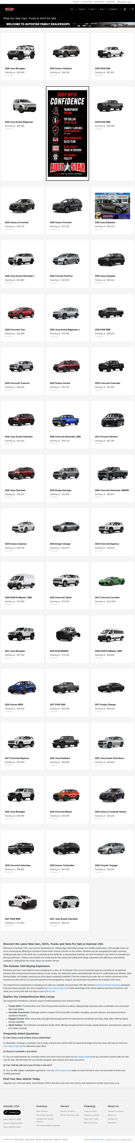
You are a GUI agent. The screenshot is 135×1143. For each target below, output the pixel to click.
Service (64, 1106)
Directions (112, 1123)
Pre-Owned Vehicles (44, 1115)
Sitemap (39, 1139)
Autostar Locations (115, 1111)
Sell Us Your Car (91, 1123)
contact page (84, 1057)
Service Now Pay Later (69, 1115)
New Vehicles (41, 1111)
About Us (113, 1106)
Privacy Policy (19, 1139)
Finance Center (90, 1111)
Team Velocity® (98, 1140)
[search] (133, 9)
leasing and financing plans (108, 985)
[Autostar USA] (15, 9)
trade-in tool (49, 991)
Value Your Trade (91, 1119)
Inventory (41, 1106)
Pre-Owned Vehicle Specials (48, 1125)
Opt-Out (65, 1139)
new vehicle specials (58, 988)
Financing (89, 1106)
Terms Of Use (30, 1139)
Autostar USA (8, 1139)
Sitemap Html (47, 1139)
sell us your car (62, 1070)
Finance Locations (91, 1115)
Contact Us (13, 1112)
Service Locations (67, 1111)
